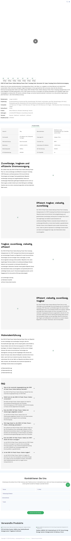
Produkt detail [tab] (35, 125)
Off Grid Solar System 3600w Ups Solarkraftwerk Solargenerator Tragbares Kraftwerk (15, 530)
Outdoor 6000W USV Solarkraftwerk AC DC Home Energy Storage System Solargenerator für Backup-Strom (52, 531)
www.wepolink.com (20, 538)
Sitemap (28, 538)
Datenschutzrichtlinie (37, 538)
